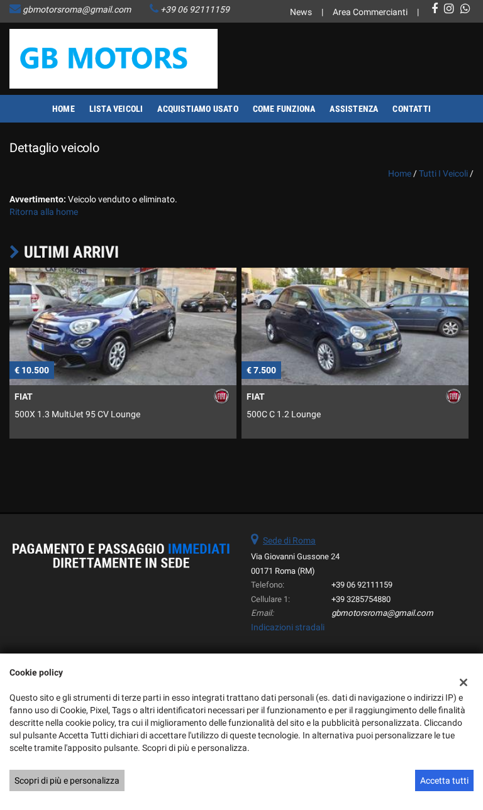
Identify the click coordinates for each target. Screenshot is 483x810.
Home (63, 109)
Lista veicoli (116, 109)
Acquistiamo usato (197, 109)
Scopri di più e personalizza (66, 780)
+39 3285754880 (361, 599)
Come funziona (284, 109)
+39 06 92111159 (195, 9)
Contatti (411, 109)
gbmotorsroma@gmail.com (77, 9)
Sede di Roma (289, 540)
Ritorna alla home (43, 212)
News (301, 12)
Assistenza (354, 109)
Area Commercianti (370, 12)
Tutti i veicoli (443, 173)
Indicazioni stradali (288, 627)
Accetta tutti (444, 780)
